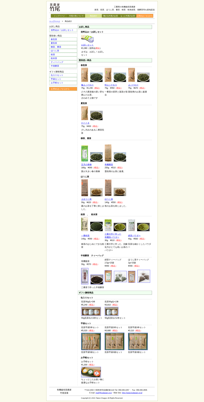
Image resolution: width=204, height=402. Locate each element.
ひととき (85, 123)
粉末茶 (54, 58)
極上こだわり (87, 85)
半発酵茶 (55, 66)
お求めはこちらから (145, 16)
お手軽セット (57, 83)
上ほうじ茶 (86, 199)
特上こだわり (111, 85)
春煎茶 (54, 39)
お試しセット (87, 45)
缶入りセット (57, 75)
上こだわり (133, 85)
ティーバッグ (57, 62)
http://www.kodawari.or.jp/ (132, 393)
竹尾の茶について (76, 16)
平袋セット (56, 79)
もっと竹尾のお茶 (127, 16)
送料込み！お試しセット (62, 30)
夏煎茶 (54, 43)
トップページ (59, 16)
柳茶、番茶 (56, 47)
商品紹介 (93, 16)
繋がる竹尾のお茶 (110, 16)
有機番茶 (109, 164)
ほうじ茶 (55, 50)
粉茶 (53, 54)
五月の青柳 (86, 164)
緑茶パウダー (134, 235)
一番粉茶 (85, 235)
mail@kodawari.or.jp (104, 393)
